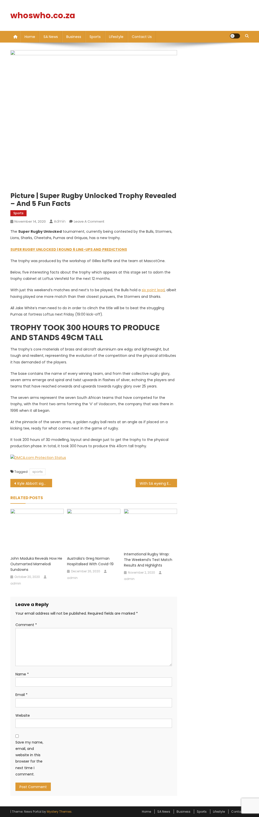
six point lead (153, 290)
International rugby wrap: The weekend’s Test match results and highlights (148, 560)
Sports (95, 36)
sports (37, 471)
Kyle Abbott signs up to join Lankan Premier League (34, 483)
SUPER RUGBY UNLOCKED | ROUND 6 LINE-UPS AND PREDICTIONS (68, 249)
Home (30, 36)
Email (21, 694)
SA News (51, 36)
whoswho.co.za (42, 15)
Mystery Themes (59, 811)
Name (22, 674)
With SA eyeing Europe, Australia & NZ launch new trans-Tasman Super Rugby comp (158, 483)
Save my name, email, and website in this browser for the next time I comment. (29, 758)
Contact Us (142, 36)
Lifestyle (116, 36)
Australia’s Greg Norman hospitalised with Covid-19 (90, 561)
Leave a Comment (89, 221)
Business (73, 36)
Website (22, 715)
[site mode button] (235, 35)
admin (60, 221)
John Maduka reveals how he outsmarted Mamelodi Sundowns (36, 564)
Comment (26, 624)
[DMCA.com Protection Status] (38, 457)
